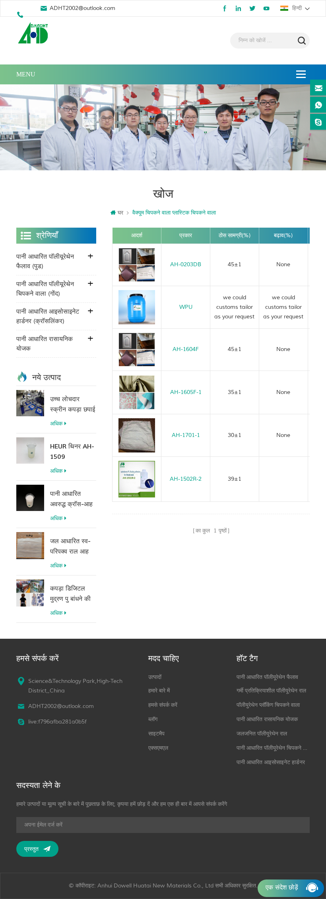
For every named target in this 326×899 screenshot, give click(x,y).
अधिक (56, 423)
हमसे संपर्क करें (162, 705)
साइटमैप (156, 733)
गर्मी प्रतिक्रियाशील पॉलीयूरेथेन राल (271, 690)
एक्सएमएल (158, 748)
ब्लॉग (152, 719)
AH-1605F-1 (186, 392)
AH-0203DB (185, 264)
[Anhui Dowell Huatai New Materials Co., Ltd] (34, 34)
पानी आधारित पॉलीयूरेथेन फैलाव (267, 677)
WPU (185, 307)
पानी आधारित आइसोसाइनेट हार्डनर (271, 762)
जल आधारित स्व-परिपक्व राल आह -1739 (70, 547)
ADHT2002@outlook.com (82, 8)
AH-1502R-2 (186, 479)
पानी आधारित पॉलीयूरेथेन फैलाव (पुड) (45, 261)
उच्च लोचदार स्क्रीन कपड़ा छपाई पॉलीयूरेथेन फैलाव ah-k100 (72, 405)
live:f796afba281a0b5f (57, 721)
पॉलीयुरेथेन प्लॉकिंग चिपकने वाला (268, 705)
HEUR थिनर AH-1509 (72, 452)
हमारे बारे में (159, 690)
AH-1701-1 (186, 435)
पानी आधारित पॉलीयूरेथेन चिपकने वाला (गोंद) (45, 289)
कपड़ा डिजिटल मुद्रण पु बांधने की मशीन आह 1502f (71, 594)
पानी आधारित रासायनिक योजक (44, 344)
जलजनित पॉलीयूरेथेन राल (262, 733)
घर (120, 212)
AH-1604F (186, 349)
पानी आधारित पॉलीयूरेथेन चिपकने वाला (273, 748)
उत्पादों (154, 677)
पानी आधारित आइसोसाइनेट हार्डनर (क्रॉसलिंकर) (47, 316)
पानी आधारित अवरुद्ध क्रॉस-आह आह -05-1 (71, 499)
